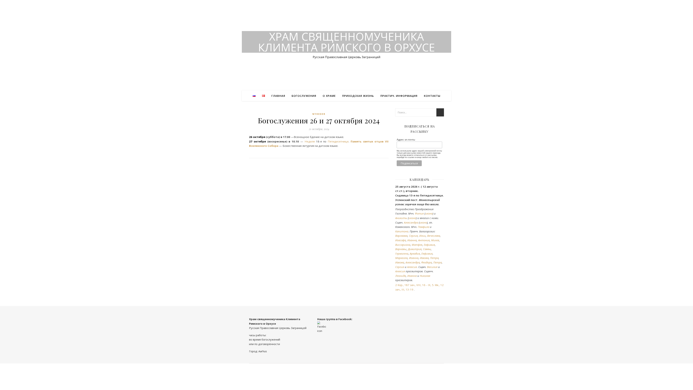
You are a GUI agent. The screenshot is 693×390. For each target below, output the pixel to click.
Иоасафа (400, 240)
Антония (424, 240)
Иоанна (412, 240)
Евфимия (429, 244)
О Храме (329, 96)
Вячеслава (433, 235)
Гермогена (401, 253)
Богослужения (304, 96)
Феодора (426, 262)
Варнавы (400, 249)
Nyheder (318, 114)
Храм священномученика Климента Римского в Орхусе (346, 42)
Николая (425, 276)
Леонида (400, 276)
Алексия (412, 267)
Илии (422, 235)
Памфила (423, 227)
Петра (434, 258)
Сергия (413, 235)
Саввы (427, 249)
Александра (411, 222)
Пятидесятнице (338, 141)
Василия (432, 267)
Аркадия (415, 253)
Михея (435, 240)
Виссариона (402, 244)
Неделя (310, 141)
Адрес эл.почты (406, 139)
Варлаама (401, 235)
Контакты (432, 96)
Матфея (417, 244)
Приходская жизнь (358, 96)
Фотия (419, 213)
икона (429, 213)
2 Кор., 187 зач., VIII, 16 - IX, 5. (414, 285)
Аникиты (401, 218)
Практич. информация (398, 96)
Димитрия (415, 249)
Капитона (401, 231)
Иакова (424, 258)
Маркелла (401, 258)
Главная (278, 96)
